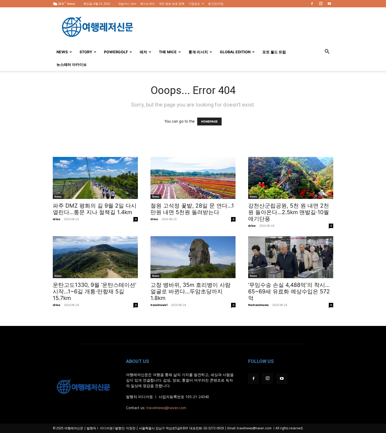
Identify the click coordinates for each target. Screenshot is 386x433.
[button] (327, 52)
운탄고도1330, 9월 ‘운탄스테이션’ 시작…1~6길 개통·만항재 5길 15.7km (94, 291)
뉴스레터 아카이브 (71, 64)
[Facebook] (312, 3)
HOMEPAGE (209, 121)
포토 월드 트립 (274, 52)
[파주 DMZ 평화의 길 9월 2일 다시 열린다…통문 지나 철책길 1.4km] (95, 178)
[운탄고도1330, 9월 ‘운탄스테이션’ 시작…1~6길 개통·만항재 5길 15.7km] (95, 257)
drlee (56, 219)
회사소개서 (147, 4)
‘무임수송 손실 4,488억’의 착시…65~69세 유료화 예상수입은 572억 (289, 291)
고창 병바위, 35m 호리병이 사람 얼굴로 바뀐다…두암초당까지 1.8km (190, 291)
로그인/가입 (215, 4)
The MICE (168, 52)
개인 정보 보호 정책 (171, 4)
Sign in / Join (127, 4)
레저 (143, 52)
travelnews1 (159, 305)
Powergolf (116, 52)
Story (86, 52)
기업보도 (194, 4)
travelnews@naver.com (166, 407)
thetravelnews (258, 305)
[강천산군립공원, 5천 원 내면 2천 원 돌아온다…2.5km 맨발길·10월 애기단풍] (290, 178)
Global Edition (235, 52)
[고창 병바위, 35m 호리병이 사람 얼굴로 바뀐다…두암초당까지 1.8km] (193, 257)
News (62, 52)
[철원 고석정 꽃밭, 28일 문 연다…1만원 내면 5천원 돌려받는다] (193, 178)
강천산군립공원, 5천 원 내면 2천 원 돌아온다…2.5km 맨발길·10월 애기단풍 (288, 212)
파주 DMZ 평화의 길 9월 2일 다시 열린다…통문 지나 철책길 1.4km (95, 208)
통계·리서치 (198, 52)
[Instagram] (321, 3)
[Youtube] (329, 3)
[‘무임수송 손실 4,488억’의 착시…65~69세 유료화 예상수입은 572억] (290, 257)
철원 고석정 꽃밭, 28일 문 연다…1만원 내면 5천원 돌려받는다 (192, 208)
